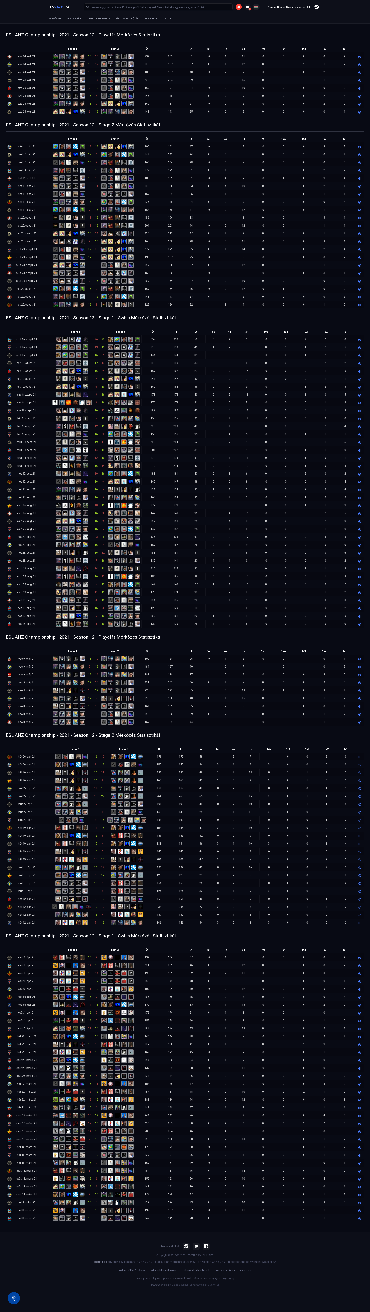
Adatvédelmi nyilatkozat (164, 1270)
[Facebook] (206, 1246)
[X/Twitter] (196, 1246)
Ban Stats (151, 18)
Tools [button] (167, 18)
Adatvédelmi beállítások (196, 1270)
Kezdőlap (55, 18)
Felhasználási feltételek (132, 1270)
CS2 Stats (245, 1270)
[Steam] (186, 1246)
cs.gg (60, 6)
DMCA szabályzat (225, 1270)
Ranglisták (73, 18)
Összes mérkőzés (127, 18)
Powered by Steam (161, 1284)
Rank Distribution (98, 18)
